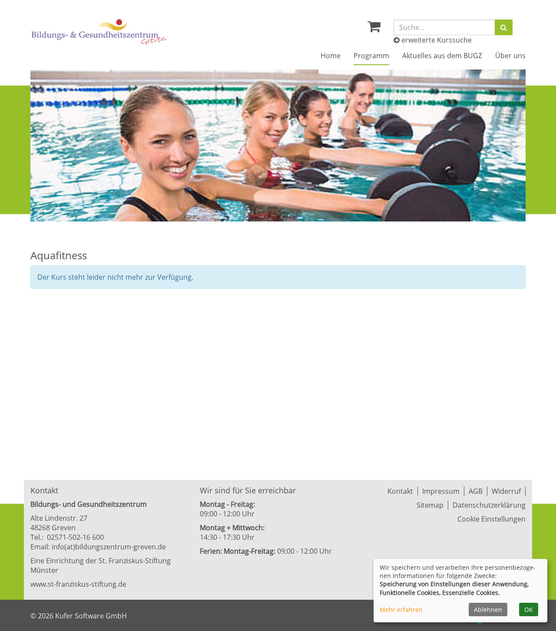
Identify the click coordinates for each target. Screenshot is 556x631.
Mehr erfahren (401, 609)
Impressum (441, 491)
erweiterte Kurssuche (436, 40)
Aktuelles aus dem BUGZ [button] (442, 55)
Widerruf (506, 491)
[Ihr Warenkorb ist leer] (374, 28)
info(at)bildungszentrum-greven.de (109, 547)
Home (331, 55)
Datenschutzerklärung (489, 505)
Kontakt (400, 491)
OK (528, 609)
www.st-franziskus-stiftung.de (78, 584)
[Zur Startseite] (99, 31)
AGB (476, 491)
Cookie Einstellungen (491, 519)
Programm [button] (371, 55)
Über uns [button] (510, 55)
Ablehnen (488, 609)
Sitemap (430, 505)
